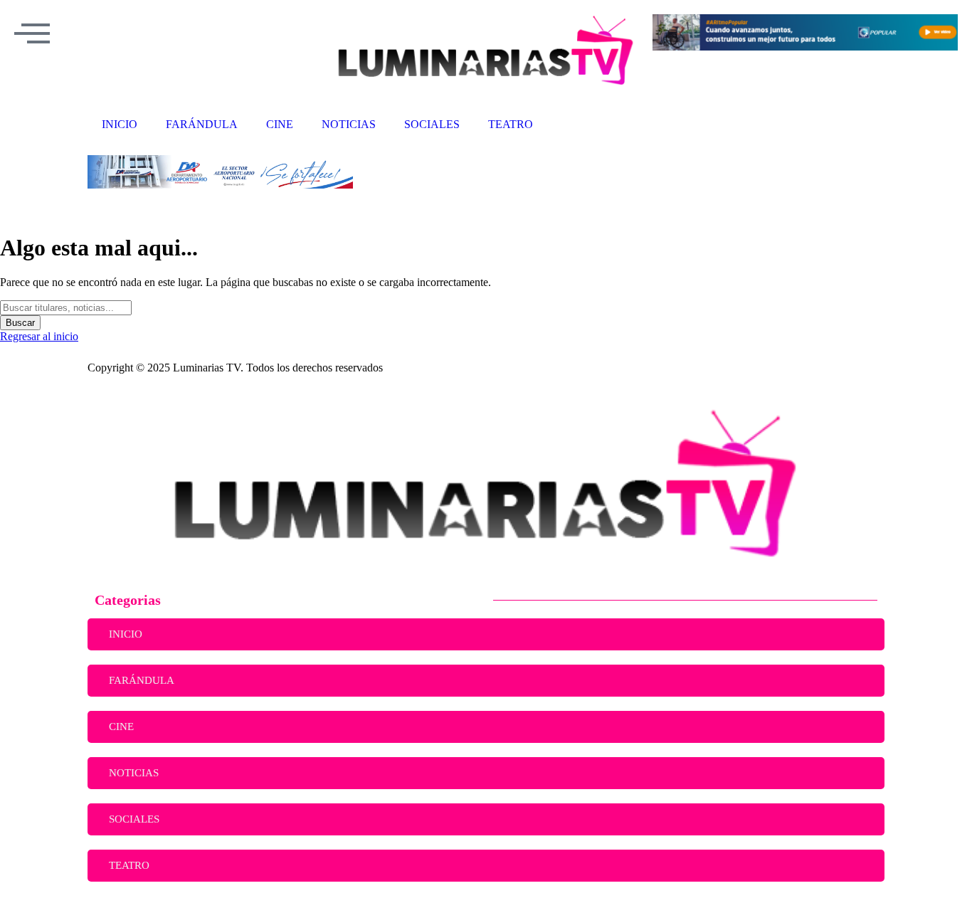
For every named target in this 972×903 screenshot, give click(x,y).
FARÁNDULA (141, 680)
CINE (121, 726)
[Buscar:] (66, 307)
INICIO (125, 634)
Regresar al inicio (39, 336)
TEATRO (129, 865)
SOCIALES (134, 819)
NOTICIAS (134, 772)
